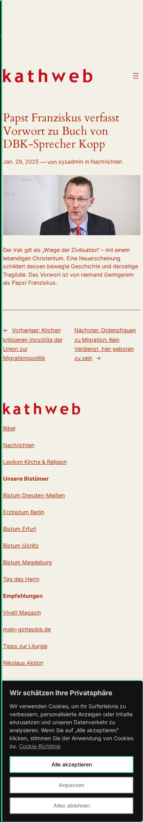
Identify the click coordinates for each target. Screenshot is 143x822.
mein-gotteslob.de (27, 629)
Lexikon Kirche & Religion (35, 462)
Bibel (9, 428)
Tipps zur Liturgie (25, 646)
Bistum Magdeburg (27, 562)
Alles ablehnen (71, 805)
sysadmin (70, 161)
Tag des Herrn (21, 579)
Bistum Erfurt (19, 529)
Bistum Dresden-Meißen (34, 495)
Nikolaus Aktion (23, 663)
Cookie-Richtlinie (40, 746)
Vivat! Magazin (22, 612)
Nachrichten (106, 161)
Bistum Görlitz (21, 545)
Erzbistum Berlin (23, 512)
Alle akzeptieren (71, 764)
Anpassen (71, 785)
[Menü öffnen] (135, 75)
